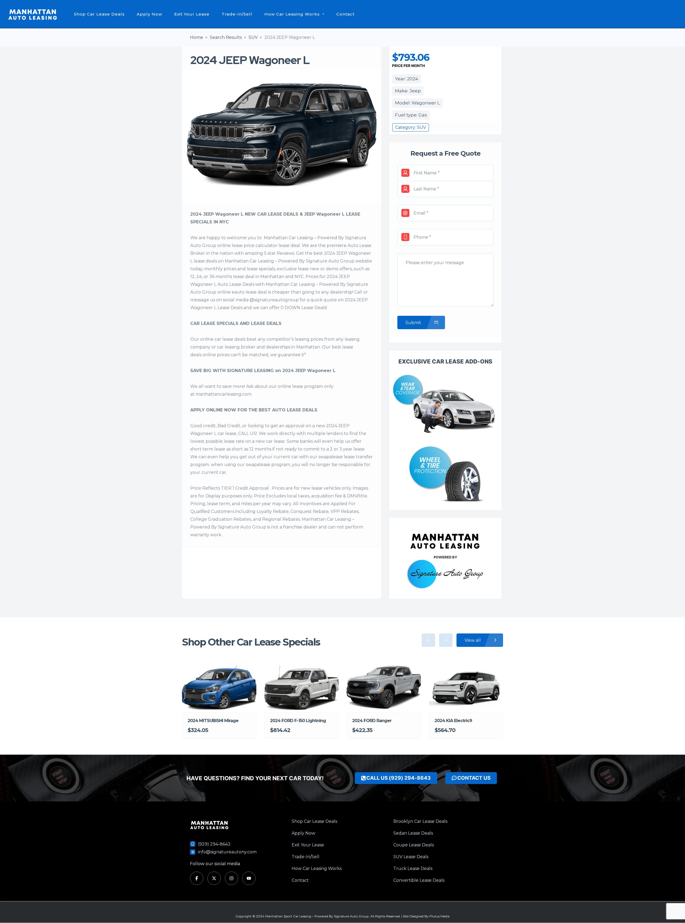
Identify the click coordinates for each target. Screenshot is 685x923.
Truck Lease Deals (412, 868)
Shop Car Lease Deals (99, 14)
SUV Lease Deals (410, 856)
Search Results (226, 37)
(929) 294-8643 (214, 844)
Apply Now (149, 14)
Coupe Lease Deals (413, 844)
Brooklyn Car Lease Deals (420, 821)
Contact (345, 14)
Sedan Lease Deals (413, 833)
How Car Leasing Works (292, 14)
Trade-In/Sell (237, 14)
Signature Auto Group (351, 916)
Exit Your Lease (192, 14)
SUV (253, 37)
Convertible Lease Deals (418, 880)
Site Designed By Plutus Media (426, 916)
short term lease (207, 449)
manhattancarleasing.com (224, 394)
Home (196, 37)
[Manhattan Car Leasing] (33, 14)
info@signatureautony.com (227, 851)
